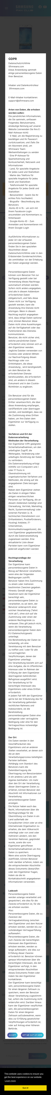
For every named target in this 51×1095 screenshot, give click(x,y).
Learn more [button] (10, 1081)
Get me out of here (32, 1035)
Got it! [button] (25, 1088)
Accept (12, 1035)
